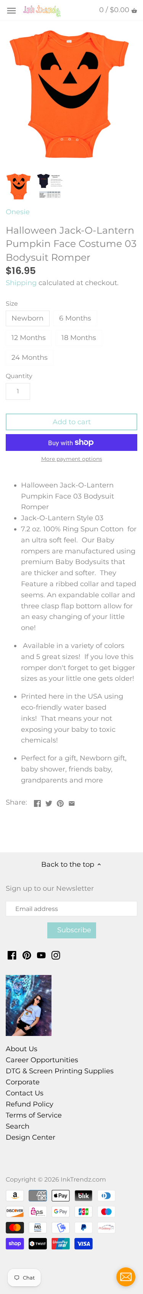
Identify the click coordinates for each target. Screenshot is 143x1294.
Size (12, 303)
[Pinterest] (26, 955)
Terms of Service (34, 1115)
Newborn (27, 318)
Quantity (19, 376)
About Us (21, 1049)
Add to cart (72, 422)
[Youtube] (41, 955)
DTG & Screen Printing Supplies (60, 1071)
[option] (19, 186)
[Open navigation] (11, 10)
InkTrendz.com (83, 1179)
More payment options (71, 459)
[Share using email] (71, 801)
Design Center (30, 1137)
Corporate (23, 1082)
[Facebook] (12, 955)
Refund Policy (29, 1104)
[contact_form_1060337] (125, 1276)
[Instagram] (55, 955)
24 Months (29, 357)
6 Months (75, 318)
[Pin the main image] (60, 801)
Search (17, 1126)
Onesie (18, 212)
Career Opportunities (42, 1060)
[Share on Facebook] (37, 801)
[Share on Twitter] (48, 801)
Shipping (21, 283)
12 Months (28, 338)
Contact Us (24, 1093)
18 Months (78, 338)
